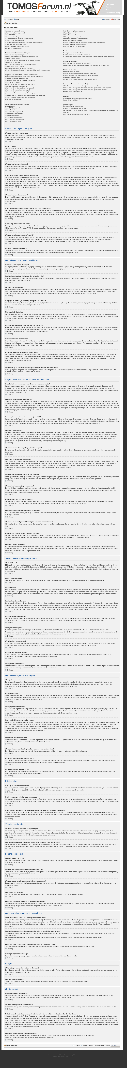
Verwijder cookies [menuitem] (88, 1045)
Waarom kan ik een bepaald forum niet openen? (19, 88)
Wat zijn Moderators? (69, 35)
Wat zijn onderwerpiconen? (13, 121)
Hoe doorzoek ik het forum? (71, 71)
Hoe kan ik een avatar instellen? (14, 66)
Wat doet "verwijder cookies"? (14, 48)
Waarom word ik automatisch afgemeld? (17, 46)
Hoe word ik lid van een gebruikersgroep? (75, 38)
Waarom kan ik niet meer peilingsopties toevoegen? (20, 84)
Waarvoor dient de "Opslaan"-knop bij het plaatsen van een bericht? (25, 95)
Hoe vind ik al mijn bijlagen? (71, 100)
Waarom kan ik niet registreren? (14, 37)
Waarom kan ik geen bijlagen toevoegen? (17, 90)
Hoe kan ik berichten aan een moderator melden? (20, 94)
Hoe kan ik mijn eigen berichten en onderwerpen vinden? (80, 79)
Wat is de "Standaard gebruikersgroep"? (75, 44)
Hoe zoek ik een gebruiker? (71, 77)
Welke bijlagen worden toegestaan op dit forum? (77, 98)
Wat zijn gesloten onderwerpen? (14, 119)
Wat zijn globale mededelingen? (14, 113)
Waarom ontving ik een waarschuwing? (17, 92)
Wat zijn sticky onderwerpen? (14, 117)
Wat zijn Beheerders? (69, 33)
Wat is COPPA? (10, 35)
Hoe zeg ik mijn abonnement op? (73, 91)
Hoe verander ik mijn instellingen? (15, 55)
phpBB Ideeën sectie (109, 1007)
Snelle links (9, 19)
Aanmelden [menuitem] (116, 19)
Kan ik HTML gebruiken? (12, 108)
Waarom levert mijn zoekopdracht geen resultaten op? (79, 73)
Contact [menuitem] (77, 1045)
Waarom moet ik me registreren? (15, 33)
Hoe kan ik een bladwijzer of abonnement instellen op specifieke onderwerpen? (87, 87)
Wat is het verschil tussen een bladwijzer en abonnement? (80, 86)
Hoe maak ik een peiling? (12, 82)
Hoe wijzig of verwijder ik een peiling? (16, 86)
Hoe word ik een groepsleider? (72, 40)
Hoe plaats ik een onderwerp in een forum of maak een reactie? (24, 76)
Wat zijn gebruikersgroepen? (71, 37)
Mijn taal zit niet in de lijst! (12, 62)
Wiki (107, 10)
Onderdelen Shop (113, 13)
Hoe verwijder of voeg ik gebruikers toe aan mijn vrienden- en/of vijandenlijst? (86, 65)
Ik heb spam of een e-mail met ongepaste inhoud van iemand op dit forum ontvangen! (88, 56)
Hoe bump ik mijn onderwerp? (14, 99)
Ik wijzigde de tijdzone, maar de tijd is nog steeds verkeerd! (23, 60)
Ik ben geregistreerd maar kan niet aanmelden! (19, 38)
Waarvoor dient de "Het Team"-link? (74, 46)
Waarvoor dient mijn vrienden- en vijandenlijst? (77, 63)
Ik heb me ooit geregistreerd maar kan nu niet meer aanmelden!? (24, 42)
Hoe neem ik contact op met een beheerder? (76, 114)
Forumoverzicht (11, 23)
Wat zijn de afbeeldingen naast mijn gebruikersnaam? (21, 64)
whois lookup (27, 1018)
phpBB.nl (71, 1056)
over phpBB (53, 997)
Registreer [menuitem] (107, 19)
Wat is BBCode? (10, 106)
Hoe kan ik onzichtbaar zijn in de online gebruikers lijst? (21, 56)
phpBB (57, 1055)
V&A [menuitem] (17, 19)
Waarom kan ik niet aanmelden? (14, 40)
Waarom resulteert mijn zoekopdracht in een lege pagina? (80, 75)
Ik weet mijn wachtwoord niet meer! (15, 44)
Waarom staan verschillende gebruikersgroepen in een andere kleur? (84, 42)
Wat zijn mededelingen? (12, 115)
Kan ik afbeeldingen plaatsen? (14, 112)
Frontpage (110, 4)
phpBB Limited (80, 995)
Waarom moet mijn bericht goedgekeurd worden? (20, 97)
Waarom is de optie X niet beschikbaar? (75, 108)
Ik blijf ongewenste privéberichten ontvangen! (76, 55)
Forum (108, 7)
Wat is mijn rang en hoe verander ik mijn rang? (19, 68)
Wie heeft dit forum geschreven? (73, 106)
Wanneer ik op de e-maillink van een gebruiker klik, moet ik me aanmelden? (27, 70)
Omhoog (10, 141)
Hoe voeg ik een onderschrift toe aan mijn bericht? (20, 80)
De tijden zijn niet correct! (12, 58)
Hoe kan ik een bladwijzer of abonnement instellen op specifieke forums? (85, 89)
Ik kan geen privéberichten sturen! (73, 53)
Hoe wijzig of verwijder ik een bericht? (16, 78)
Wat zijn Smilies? (10, 110)
